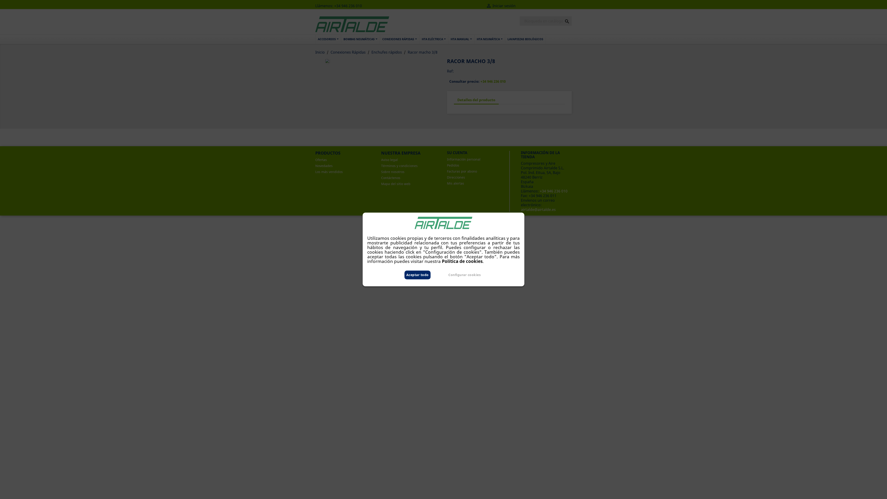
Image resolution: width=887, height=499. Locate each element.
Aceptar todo (417, 275)
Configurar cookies (464, 275)
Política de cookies (462, 261)
